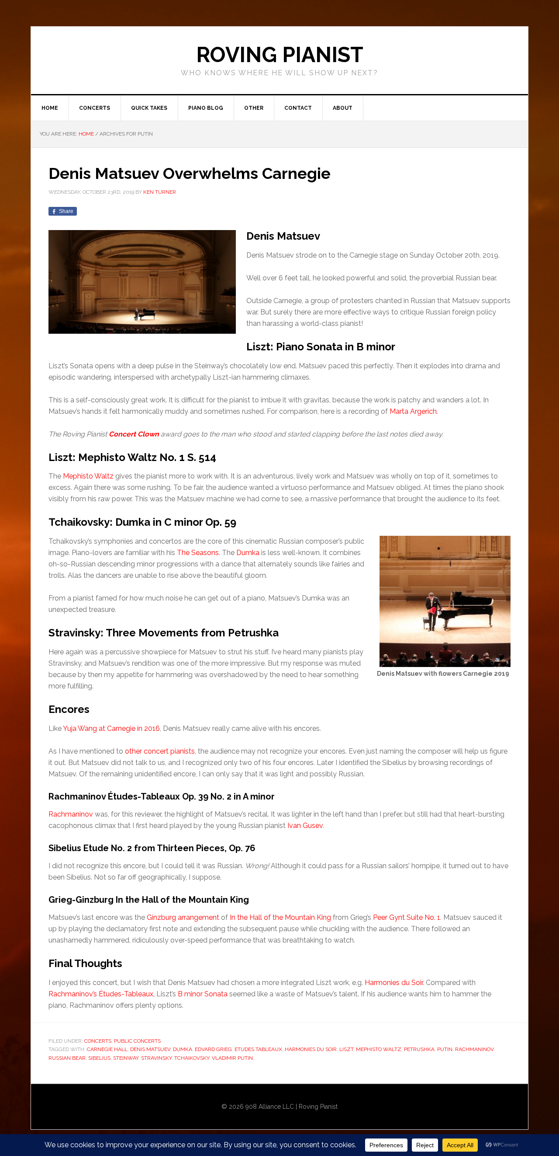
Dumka (247, 552)
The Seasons (198, 552)
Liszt (346, 1049)
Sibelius (99, 1058)
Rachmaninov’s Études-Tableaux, (101, 994)
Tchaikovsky (191, 1058)
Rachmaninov (70, 814)
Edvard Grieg (213, 1049)
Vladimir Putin (232, 1058)
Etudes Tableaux (258, 1049)
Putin (444, 1049)
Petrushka (419, 1049)
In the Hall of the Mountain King (280, 917)
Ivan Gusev (305, 825)
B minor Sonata (203, 994)
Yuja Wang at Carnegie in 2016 (111, 728)
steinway (125, 1058)
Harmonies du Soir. (394, 982)
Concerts (97, 1041)
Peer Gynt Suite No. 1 (406, 917)
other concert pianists (160, 751)
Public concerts (137, 1041)
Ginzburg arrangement (183, 917)
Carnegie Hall (107, 1049)
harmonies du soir (311, 1049)
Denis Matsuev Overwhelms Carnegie (189, 173)
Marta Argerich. (414, 411)
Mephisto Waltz (88, 476)
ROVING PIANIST (279, 54)
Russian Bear (67, 1058)
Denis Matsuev (150, 1049)
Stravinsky (156, 1058)
